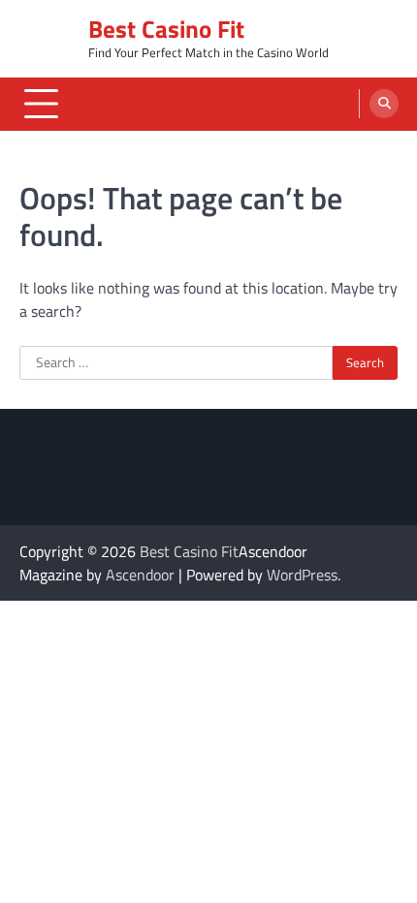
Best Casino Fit (166, 28)
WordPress (302, 574)
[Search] (384, 103)
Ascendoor (140, 574)
